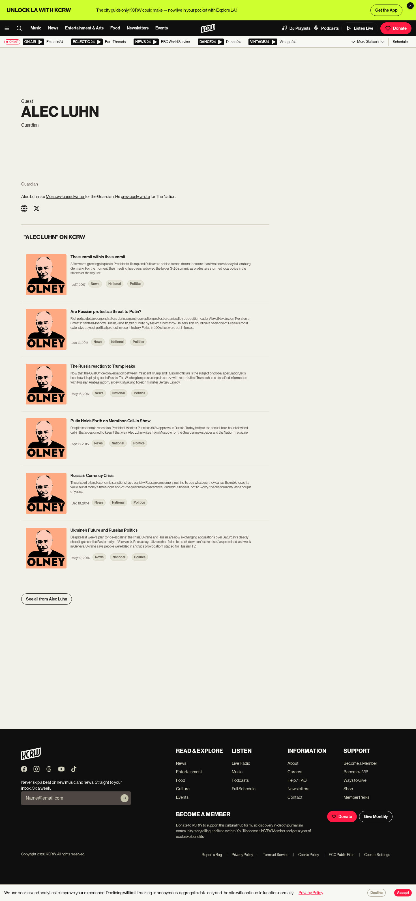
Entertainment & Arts (84, 28)
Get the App (386, 10)
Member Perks (356, 797)
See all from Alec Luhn (46, 599)
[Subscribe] (124, 798)
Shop (348, 788)
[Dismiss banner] (410, 5)
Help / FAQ (297, 780)
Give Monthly (376, 816)
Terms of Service (273, 855)
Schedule (400, 42)
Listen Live (363, 28)
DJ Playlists (300, 28)
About (293, 763)
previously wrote (135, 196)
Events (161, 28)
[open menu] (8, 28)
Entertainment (189, 771)
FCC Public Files (338, 855)
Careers (295, 771)
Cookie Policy (306, 855)
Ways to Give (355, 780)
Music (36, 28)
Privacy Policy (239, 855)
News (53, 28)
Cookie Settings (377, 855)
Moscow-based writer (65, 196)
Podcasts (330, 28)
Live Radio (241, 763)
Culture (183, 788)
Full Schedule (244, 788)
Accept (403, 893)
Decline (376, 893)
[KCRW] (31, 758)
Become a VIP (356, 771)
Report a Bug (212, 855)
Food (115, 28)
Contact (295, 797)
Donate (400, 28)
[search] (21, 28)
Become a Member (360, 763)
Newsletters (138, 28)
